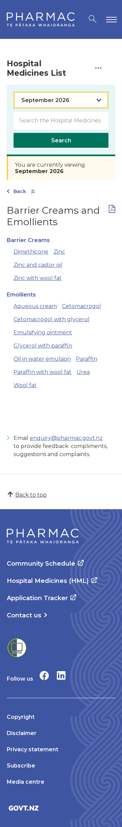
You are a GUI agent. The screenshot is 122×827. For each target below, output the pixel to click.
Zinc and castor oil (38, 265)
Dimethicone (31, 252)
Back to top (31, 495)
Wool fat (25, 385)
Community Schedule (41, 563)
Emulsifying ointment (43, 332)
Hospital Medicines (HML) (48, 581)
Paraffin (86, 359)
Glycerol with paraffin (43, 345)
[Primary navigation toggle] (110, 19)
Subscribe (21, 765)
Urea (83, 372)
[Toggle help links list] (98, 68)
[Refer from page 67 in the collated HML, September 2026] (112, 210)
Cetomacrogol (81, 306)
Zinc (59, 252)
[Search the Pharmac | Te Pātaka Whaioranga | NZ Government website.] (93, 19)
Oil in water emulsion (42, 359)
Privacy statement (32, 749)
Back (20, 191)
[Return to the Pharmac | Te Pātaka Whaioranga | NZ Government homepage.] (41, 19)
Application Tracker (37, 598)
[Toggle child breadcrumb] (33, 192)
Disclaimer (22, 733)
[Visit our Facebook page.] (44, 675)
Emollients (21, 294)
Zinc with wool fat (38, 278)
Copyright (21, 717)
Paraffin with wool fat (43, 372)
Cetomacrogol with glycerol (51, 319)
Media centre (25, 782)
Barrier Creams (28, 240)
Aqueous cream (35, 306)
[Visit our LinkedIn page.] (61, 675)
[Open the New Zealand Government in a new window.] (61, 808)
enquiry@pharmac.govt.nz (66, 438)
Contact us (24, 615)
